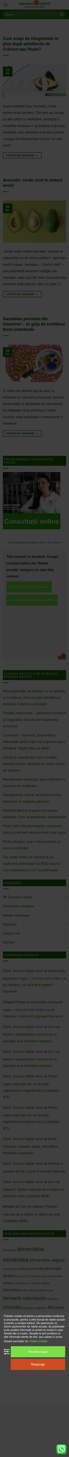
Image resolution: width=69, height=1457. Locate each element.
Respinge (38, 1364)
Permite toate (38, 1351)
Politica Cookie (38, 1341)
